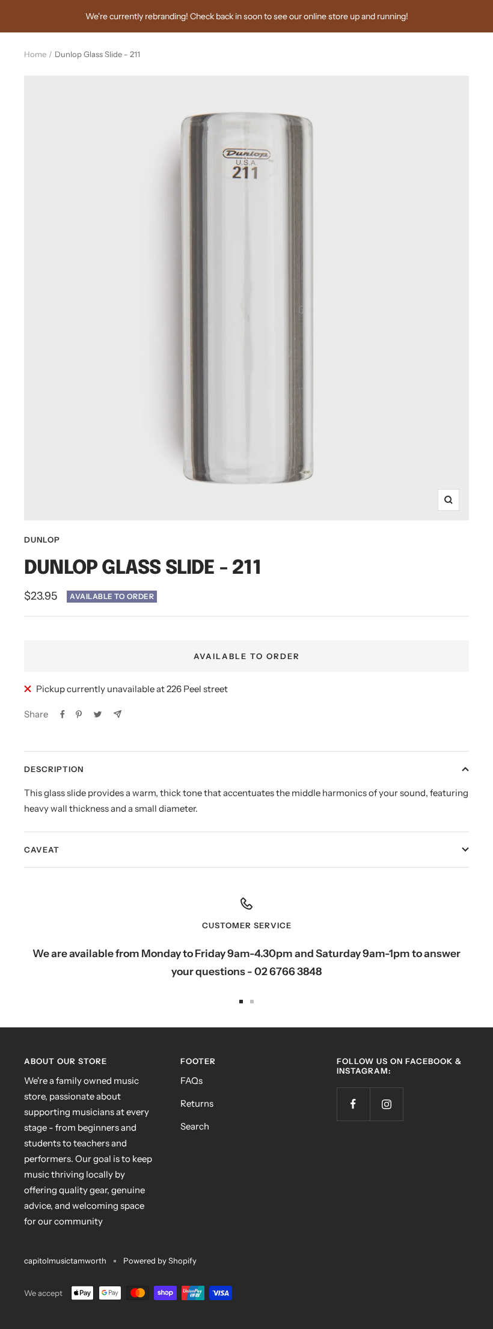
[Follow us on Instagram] (386, 1104)
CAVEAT (42, 849)
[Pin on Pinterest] (79, 714)
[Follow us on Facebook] (353, 1104)
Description (54, 769)
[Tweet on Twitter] (98, 714)
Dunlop (42, 539)
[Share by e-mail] (117, 714)
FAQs (191, 1080)
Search (194, 1126)
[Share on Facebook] (62, 714)
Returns (196, 1103)
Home (35, 54)
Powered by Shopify (160, 1260)
